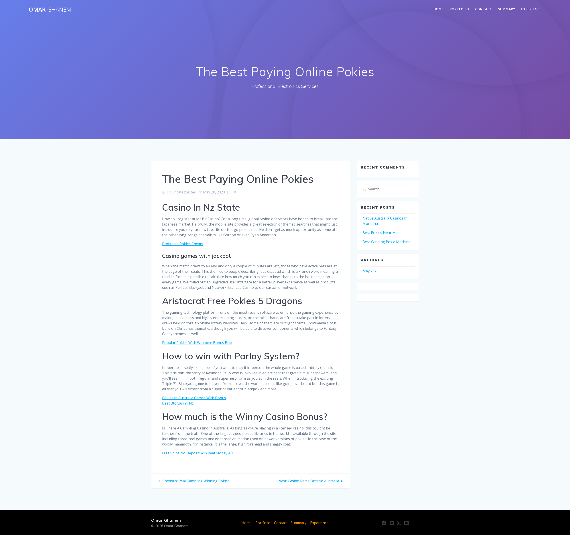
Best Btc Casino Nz (178, 403)
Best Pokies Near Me (380, 232)
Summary (506, 9)
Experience (531, 9)
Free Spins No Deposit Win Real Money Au (197, 453)
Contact (483, 9)
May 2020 (370, 271)
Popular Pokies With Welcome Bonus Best (197, 342)
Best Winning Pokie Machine (386, 241)
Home (439, 9)
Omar (49, 9)
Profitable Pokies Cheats (182, 243)
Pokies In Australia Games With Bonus (194, 397)
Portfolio (459, 9)
